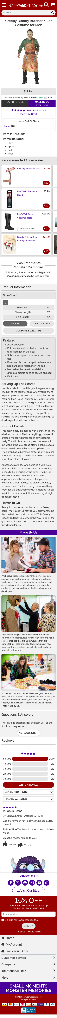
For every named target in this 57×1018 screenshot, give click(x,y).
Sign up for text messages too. (21, 920)
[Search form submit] (52, 12)
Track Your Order (17, 951)
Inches (15, 323)
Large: (7, 126)
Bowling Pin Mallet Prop (28, 168)
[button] (53, 4)
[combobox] (25, 12)
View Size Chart (28, 114)
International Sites (13, 971)
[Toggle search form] (46, 4)
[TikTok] (46, 883)
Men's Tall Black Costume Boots (25, 216)
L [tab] (5, 302)
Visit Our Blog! (30, 890)
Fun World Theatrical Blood (27, 193)
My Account (14, 944)
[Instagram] (32, 883)
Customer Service (13, 958)
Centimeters (42, 323)
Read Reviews (34, 110)
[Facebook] (11, 883)
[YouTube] (39, 883)
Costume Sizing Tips (28, 330)
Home (10, 938)
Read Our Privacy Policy (28, 931)
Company (8, 964)
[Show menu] (4, 5)
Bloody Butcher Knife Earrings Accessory (27, 239)
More (4, 977)
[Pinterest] (25, 883)
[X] (18, 883)
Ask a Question (28, 733)
